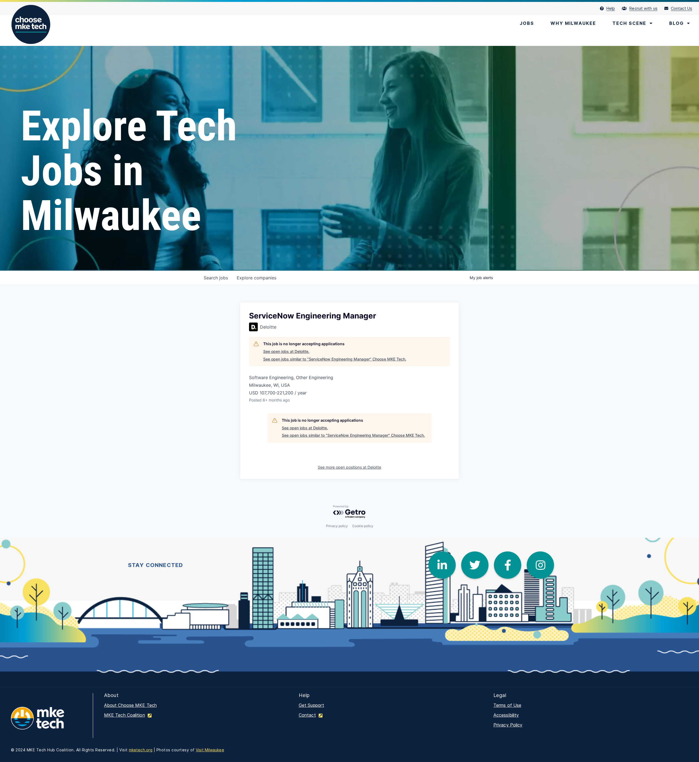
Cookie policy (362, 526)
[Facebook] (507, 565)
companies (256, 277)
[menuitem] (611, 8)
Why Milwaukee (573, 23)
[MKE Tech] (46, 722)
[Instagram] (540, 565)
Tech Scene (629, 23)
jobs (216, 277)
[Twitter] (474, 565)
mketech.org (140, 750)
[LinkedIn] (442, 565)
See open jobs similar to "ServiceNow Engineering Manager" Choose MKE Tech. (334, 359)
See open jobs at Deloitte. (286, 351)
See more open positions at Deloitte (349, 467)
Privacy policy (337, 526)
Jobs (527, 23)
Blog (676, 23)
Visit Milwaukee (210, 750)
